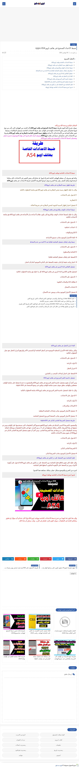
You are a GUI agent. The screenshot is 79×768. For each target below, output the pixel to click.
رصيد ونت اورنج (58, 750)
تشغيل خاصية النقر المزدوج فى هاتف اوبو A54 (60, 79)
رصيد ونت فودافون (20, 750)
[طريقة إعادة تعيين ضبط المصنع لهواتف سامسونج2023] (14, 622)
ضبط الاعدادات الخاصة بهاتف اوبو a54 (62, 62)
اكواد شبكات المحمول (58, 735)
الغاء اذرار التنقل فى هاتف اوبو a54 (63, 76)
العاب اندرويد (58, 740)
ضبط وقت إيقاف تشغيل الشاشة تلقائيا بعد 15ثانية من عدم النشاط (54, 71)
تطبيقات (58, 745)
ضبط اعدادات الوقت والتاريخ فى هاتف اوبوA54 (60, 68)
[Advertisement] (39, 25)
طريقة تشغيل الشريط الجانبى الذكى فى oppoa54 (59, 82)
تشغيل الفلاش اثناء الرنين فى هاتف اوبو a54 (60, 73)
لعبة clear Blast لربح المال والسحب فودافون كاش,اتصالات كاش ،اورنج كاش (51, 298)
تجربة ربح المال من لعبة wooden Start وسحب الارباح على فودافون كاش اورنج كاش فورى (46, 304)
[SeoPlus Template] (77, 765)
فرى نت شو (59, 765)
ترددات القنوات (20, 740)
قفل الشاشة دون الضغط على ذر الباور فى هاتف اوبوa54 (57, 84)
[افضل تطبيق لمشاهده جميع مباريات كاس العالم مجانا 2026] (65, 622)
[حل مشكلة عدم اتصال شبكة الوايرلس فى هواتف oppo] (39, 647)
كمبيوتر (58, 755)
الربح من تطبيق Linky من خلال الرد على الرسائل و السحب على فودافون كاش (50, 306)
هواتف (73, 45)
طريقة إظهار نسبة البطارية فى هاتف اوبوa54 (60, 65)
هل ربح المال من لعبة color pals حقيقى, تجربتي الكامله (57, 301)
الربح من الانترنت (20, 735)
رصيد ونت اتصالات (21, 745)
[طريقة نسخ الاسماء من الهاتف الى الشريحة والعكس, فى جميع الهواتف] (65, 647)
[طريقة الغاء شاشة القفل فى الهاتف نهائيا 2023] (14, 647)
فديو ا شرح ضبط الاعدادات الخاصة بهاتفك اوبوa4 (59, 87)
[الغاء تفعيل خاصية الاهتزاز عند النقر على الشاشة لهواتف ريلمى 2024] (39, 622)
